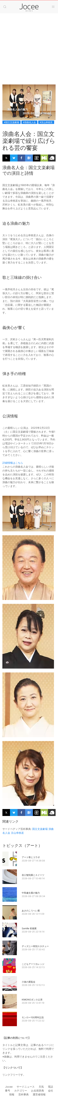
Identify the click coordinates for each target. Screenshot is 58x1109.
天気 (41, 1086)
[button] (4, 6)
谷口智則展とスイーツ (33, 875)
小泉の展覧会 (28, 981)
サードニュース (26, 1086)
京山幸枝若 (17, 832)
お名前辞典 (37, 1090)
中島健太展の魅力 (31, 892)
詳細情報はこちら (12, 462)
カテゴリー (20, 1090)
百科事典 (23, 1094)
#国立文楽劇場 (11, 122)
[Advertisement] (29, 54)
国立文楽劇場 (40, 829)
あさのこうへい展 (31, 910)
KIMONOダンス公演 (32, 999)
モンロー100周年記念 (33, 1017)
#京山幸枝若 (46, 122)
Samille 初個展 (29, 928)
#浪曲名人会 (29, 122)
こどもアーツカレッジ (33, 964)
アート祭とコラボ (31, 857)
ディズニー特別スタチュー (35, 946)
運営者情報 (39, 1094)
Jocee (9, 1086)
